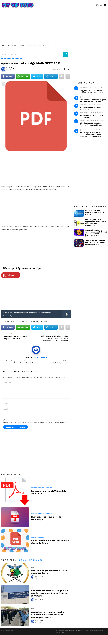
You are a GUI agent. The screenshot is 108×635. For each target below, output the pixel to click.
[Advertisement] (54, 27)
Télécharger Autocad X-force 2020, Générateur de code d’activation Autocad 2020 (91, 135)
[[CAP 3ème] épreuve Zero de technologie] (15, 517)
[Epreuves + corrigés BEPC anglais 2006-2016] (15, 491)
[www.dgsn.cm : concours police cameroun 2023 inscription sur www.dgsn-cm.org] (15, 616)
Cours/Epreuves (37, 488)
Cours (47, 537)
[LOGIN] (97, 5)
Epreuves (48, 488)
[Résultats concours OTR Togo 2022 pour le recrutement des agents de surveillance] (15, 594)
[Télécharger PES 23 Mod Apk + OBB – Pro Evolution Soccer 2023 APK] (79, 243)
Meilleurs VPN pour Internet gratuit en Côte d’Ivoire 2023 (94, 212)
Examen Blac (37, 321)
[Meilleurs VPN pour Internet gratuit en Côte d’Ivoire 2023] (79, 213)
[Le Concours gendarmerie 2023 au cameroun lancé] (15, 573)
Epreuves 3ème (8, 321)
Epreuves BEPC (23, 321)
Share (3, 84)
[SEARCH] (101, 5)
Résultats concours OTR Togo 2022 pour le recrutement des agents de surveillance (49, 593)
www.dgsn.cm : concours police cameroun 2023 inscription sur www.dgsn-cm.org (47, 614)
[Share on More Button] (61, 76)
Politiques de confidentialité (65, 630)
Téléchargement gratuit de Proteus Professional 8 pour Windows (91, 125)
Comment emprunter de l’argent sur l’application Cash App (93, 101)
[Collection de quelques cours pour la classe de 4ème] (15, 540)
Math (47, 321)
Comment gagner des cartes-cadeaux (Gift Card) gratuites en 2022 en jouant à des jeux (96, 233)
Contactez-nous (61, 632)
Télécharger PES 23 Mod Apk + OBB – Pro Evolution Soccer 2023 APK (95, 242)
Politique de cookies (96, 630)
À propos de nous (82, 630)
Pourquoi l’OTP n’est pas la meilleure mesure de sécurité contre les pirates (91, 92)
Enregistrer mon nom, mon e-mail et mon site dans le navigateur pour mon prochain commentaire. (34, 422)
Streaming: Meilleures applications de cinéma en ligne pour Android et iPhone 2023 (95, 222)
